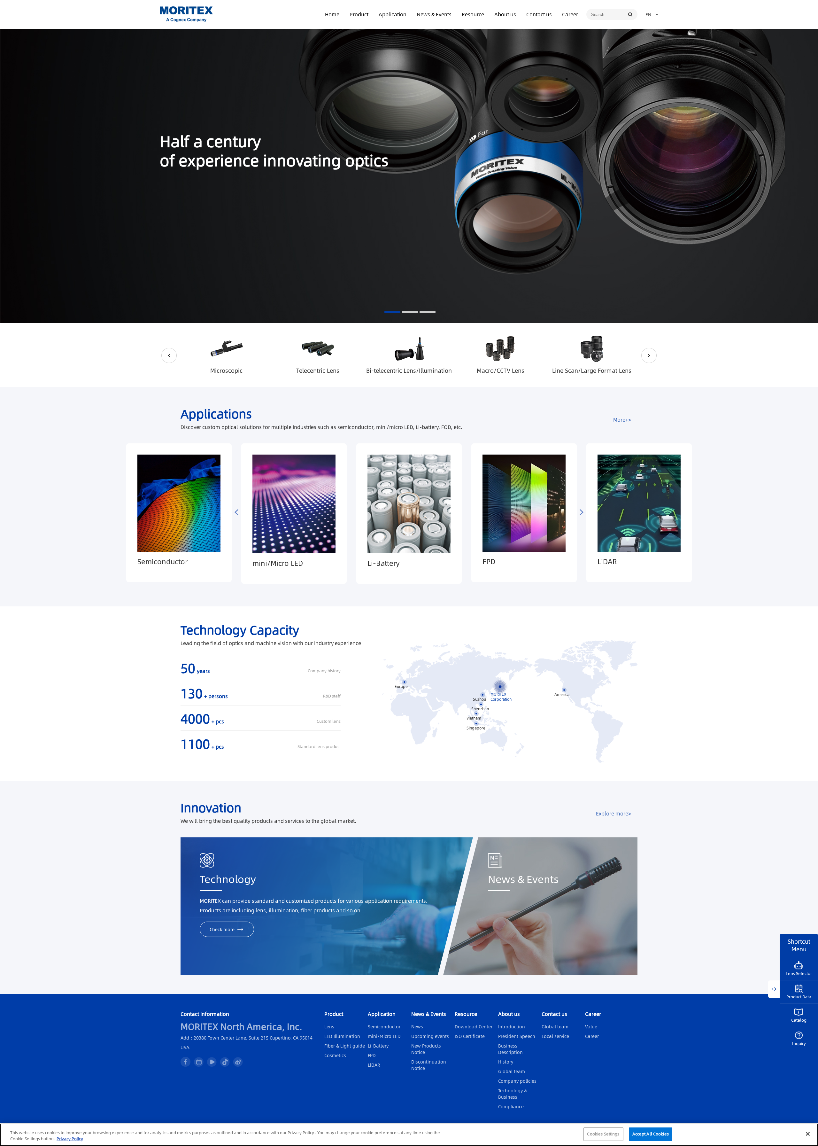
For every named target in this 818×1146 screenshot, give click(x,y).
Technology (228, 879)
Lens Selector (799, 973)
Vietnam (474, 718)
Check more (222, 929)
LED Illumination (342, 1036)
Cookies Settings (603, 1134)
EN (648, 14)
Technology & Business (512, 1093)
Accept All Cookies (650, 1134)
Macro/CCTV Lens (500, 370)
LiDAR (607, 561)
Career (570, 14)
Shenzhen (480, 708)
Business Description (510, 1049)
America (561, 694)
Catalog (798, 1020)
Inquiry (799, 1043)
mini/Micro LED (277, 562)
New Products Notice (426, 1049)
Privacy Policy (70, 1139)
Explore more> (613, 813)
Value (591, 1026)
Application (392, 14)
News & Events (434, 14)
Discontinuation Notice (428, 1065)
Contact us (539, 14)
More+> (622, 420)
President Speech (516, 1036)
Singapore (476, 727)
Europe (401, 686)
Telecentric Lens (317, 370)
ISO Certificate (470, 1036)
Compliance (511, 1106)
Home (332, 14)
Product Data (798, 997)
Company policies (517, 1080)
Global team (511, 1071)
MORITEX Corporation (501, 694)
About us (505, 14)
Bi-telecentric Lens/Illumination (409, 370)
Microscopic (226, 370)
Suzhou (479, 699)
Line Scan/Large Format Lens (591, 370)
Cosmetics (335, 1055)
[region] (409, 1134)
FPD (488, 561)
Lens (329, 1026)
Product (359, 14)
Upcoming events (430, 1036)
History (505, 1061)
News (417, 1026)
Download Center (473, 1026)
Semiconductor (162, 561)
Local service (555, 1036)
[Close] (808, 1134)
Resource (473, 14)
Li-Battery (383, 562)
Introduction (511, 1026)
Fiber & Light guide (344, 1045)
